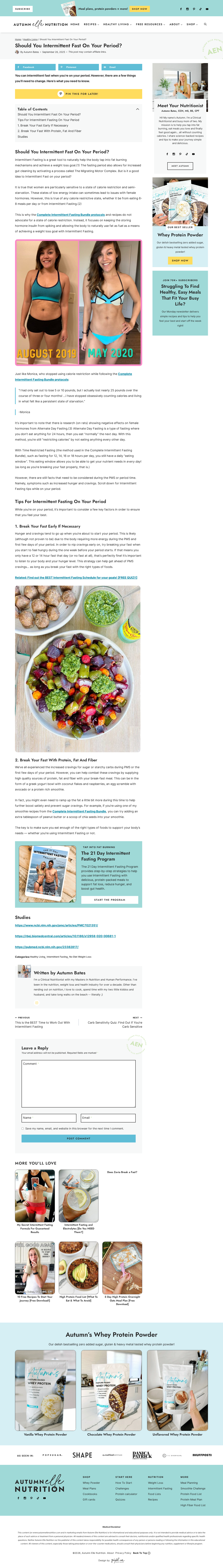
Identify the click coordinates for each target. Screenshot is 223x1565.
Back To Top (140, 1553)
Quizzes (120, 1499)
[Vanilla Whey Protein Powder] (45, 1394)
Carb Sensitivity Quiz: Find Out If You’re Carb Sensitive (115, 1022)
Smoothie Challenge (193, 1488)
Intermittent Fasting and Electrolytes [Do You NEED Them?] (78, 1228)
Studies (23, 136)
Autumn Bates (31, 52)
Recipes (153, 1499)
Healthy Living (37, 956)
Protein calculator (126, 1494)
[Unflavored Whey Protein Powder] (177, 1394)
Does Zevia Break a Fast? (122, 1172)
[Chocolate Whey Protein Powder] (111, 1394)
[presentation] (35, 1196)
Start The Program (109, 900)
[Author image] (17, 52)
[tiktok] (200, 9)
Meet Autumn (180, 166)
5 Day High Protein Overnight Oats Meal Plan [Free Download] (122, 1300)
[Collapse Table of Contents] (138, 109)
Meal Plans (89, 1488)
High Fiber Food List (193, 1505)
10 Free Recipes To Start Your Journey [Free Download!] (34, 1298)
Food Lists (154, 1494)
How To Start (123, 1482)
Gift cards (89, 1499)
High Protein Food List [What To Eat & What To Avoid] (79, 1298)
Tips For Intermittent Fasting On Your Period (48, 120)
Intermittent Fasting (57, 956)
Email (87, 1117)
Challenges (122, 1488)
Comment (31, 1064)
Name (28, 1117)
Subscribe (22, 9)
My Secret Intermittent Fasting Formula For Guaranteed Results (35, 1228)
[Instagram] (187, 9)
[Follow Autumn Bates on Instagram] (37, 1003)
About (110, 1553)
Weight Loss (155, 1482)
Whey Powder (91, 1482)
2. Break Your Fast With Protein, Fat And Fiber (49, 131)
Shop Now (180, 260)
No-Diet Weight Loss (80, 956)
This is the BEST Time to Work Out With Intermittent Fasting (42, 1022)
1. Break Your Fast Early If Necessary (43, 125)
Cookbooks (90, 1494)
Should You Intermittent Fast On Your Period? (49, 114)
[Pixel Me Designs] (117, 1560)
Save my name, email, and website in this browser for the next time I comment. (74, 1128)
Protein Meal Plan (191, 1499)
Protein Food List (191, 1494)
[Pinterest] (194, 9)
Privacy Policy (123, 1553)
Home (75, 24)
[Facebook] (181, 9)
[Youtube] (207, 9)
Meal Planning (189, 1482)
